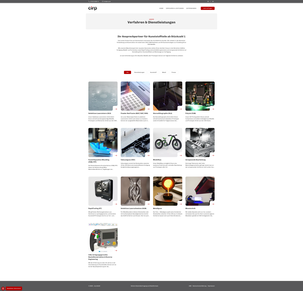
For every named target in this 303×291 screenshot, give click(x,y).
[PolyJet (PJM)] (200, 96)
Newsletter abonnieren (14, 288)
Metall (164, 72)
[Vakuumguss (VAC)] (135, 142)
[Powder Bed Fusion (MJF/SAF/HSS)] (135, 96)
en (213, 1)
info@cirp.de (107, 1)
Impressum (211, 286)
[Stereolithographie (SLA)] (167, 96)
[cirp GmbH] (92, 8)
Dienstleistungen (139, 72)
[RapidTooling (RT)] (103, 191)
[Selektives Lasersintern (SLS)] (103, 96)
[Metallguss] (167, 191)
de (208, 1)
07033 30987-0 (94, 1)
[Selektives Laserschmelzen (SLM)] (135, 191)
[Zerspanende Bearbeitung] (200, 142)
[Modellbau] (167, 142)
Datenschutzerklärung (199, 286)
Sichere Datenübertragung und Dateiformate (144, 286)
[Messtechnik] (200, 191)
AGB (190, 286)
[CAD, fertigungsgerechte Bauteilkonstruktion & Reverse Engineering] (103, 237)
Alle (127, 72)
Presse (174, 72)
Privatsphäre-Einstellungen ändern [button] (3, 288)
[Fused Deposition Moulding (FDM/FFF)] (103, 142)
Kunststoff (153, 72)
